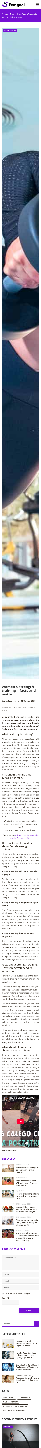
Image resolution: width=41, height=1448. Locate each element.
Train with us (10, 30)
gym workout (24, 1398)
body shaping (9, 1398)
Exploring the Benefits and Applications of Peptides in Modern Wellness (27, 1367)
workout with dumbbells (14, 1410)
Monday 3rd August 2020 (20, 838)
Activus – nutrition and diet (26, 835)
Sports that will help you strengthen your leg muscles (27, 1169)
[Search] (36, 1324)
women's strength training (15, 1406)
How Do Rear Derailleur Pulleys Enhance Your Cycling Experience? (26, 1355)
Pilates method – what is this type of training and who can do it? (27, 1222)
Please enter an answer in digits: (16, 1293)
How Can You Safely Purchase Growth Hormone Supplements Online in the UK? (27, 1379)
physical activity (10, 1402)
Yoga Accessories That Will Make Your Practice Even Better (26, 1183)
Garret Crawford (9, 701)
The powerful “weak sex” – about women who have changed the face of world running (27, 1236)
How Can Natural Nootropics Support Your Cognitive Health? (26, 1343)
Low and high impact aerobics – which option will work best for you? (26, 1209)
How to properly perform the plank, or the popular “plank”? (27, 1196)
